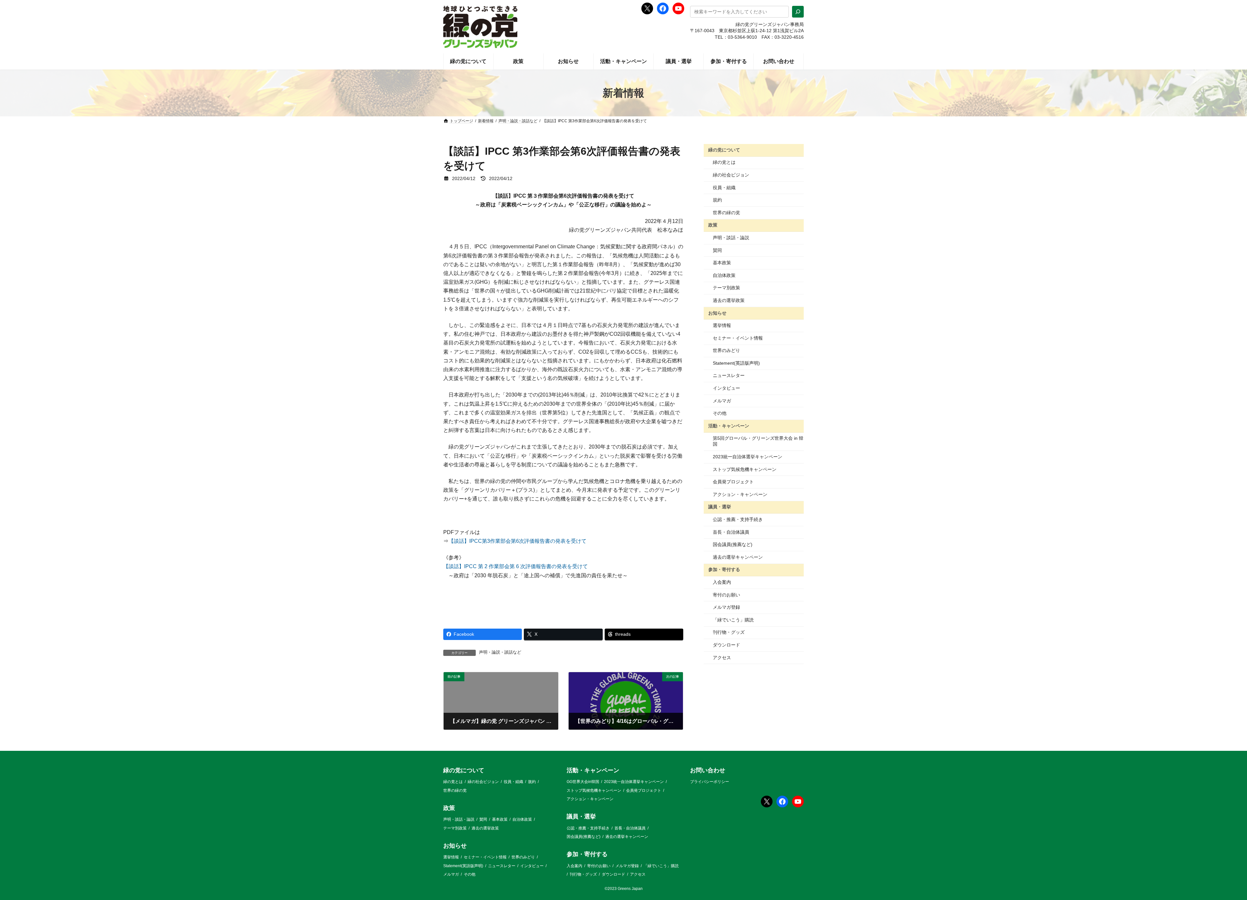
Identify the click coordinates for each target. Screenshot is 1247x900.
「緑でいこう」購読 (733, 619)
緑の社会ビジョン (731, 174)
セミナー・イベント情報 (738, 338)
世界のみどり (726, 350)
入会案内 (722, 582)
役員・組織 (724, 187)
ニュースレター (729, 375)
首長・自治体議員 (731, 532)
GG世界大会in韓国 (583, 781)
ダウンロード (726, 644)
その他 (719, 413)
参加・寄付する (724, 569)
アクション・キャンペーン (740, 494)
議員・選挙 (719, 506)
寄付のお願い (726, 594)
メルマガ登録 (726, 607)
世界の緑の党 (726, 212)
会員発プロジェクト (733, 481)
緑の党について (724, 149)
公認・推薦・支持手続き (738, 519)
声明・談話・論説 (731, 237)
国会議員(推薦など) (732, 544)
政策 (712, 225)
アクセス (722, 657)
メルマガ (722, 400)
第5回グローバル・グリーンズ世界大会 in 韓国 (758, 441)
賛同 (717, 250)
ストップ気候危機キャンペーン (744, 469)
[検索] (798, 12)
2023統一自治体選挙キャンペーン (747, 456)
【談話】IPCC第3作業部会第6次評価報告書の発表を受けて (517, 541)
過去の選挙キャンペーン (738, 557)
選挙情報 (722, 325)
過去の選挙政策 (729, 300)
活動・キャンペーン (728, 425)
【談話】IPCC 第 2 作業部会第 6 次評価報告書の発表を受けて (515, 566)
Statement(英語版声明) (736, 363)
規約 (717, 199)
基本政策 (722, 262)
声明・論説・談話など (500, 652)
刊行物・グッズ (729, 632)
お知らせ (717, 312)
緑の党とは (724, 162)
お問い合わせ (707, 770)
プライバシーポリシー (709, 781)
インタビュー (726, 388)
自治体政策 (724, 275)
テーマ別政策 (726, 287)
